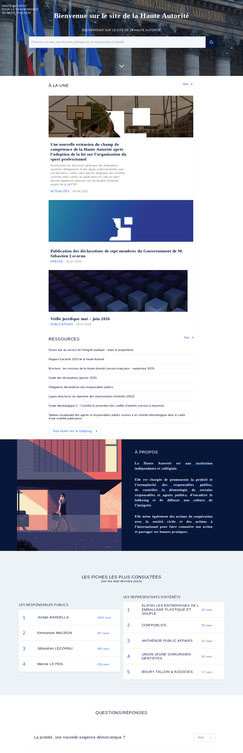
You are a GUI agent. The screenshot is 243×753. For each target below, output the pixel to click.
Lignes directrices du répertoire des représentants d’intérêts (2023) (91, 396)
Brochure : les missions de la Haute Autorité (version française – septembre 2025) (101, 368)
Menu (238, 8)
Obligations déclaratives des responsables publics (81, 387)
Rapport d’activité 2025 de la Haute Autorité (76, 359)
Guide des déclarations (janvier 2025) (73, 377)
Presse (56, 261)
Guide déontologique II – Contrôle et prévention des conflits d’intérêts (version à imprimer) (106, 405)
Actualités (59, 191)
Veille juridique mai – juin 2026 (80, 318)
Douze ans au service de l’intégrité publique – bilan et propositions (91, 349)
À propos (146, 452)
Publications (61, 324)
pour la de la (20, 9)
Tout (186, 84)
